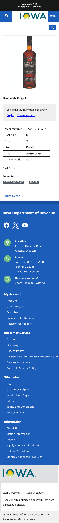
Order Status (15, 306)
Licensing (12, 345)
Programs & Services (29, 6)
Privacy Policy (15, 412)
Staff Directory (11, 492)
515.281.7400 (31, 271)
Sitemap (12, 401)
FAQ (9, 383)
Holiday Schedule (18, 451)
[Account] (6, 16)
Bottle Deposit (13, 182)
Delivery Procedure (18, 362)
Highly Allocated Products (23, 445)
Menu (53, 16)
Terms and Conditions (20, 406)
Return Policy (15, 350)
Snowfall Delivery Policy (22, 368)
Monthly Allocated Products (24, 456)
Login (10, 115)
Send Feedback (35, 492)
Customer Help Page (19, 389)
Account (12, 300)
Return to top (11, 195)
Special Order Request (21, 318)
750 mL (34, 182)
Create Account (26, 115)
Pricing (11, 439)
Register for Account (19, 323)
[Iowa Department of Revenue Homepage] (34, 16)
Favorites (12, 312)
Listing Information (19, 433)
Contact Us (14, 339)
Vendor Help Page (18, 395)
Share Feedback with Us (30, 282)
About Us (12, 428)
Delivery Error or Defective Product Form (32, 356)
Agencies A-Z (29, 4)
